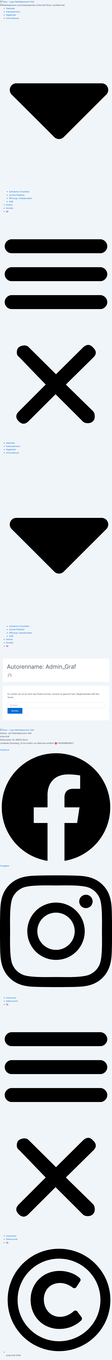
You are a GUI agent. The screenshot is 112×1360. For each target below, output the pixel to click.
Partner (9, 205)
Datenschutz (12, 1001)
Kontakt (9, 208)
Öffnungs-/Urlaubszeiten (20, 198)
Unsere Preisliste (16, 195)
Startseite (10, 8)
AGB (11, 201)
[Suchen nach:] (56, 705)
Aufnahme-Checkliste (19, 191)
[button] (56, 328)
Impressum (11, 998)
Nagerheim (11, 15)
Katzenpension (13, 11)
